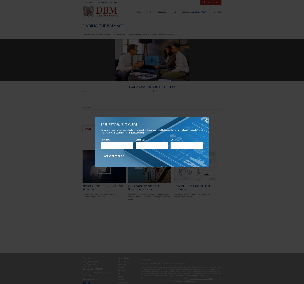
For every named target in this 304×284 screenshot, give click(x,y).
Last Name (140, 139)
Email (173, 139)
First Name (106, 139)
